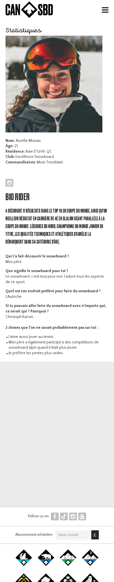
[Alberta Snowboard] (90, 565)
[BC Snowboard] (68, 565)
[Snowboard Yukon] (23, 565)
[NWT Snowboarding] (46, 565)
